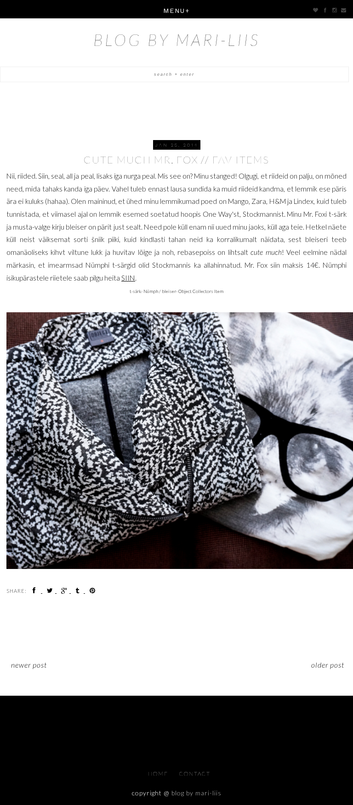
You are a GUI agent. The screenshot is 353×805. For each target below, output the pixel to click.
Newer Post (29, 664)
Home (159, 773)
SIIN (128, 278)
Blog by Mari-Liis (176, 39)
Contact (195, 773)
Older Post (327, 664)
